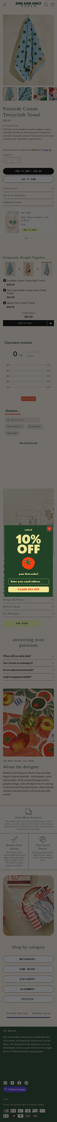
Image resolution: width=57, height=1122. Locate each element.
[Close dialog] (49, 528)
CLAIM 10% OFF (28, 589)
